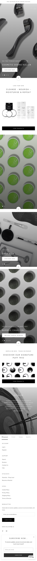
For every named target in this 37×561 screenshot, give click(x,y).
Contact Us (5, 465)
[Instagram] (6, 531)
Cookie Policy (5, 490)
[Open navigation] (2, 8)
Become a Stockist (7, 480)
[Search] (31, 8)
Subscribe (18, 555)
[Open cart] (34, 9)
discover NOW (10, 70)
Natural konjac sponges (14, 335)
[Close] (33, 537)
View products (18, 128)
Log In (3, 447)
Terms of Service (6, 498)
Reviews (4, 462)
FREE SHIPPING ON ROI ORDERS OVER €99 (18, 1)
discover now (10, 201)
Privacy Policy (5, 492)
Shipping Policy (6, 495)
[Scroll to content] (18, 78)
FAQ (3, 468)
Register (4, 450)
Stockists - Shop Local (8, 477)
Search (4, 459)
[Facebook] (2, 531)
